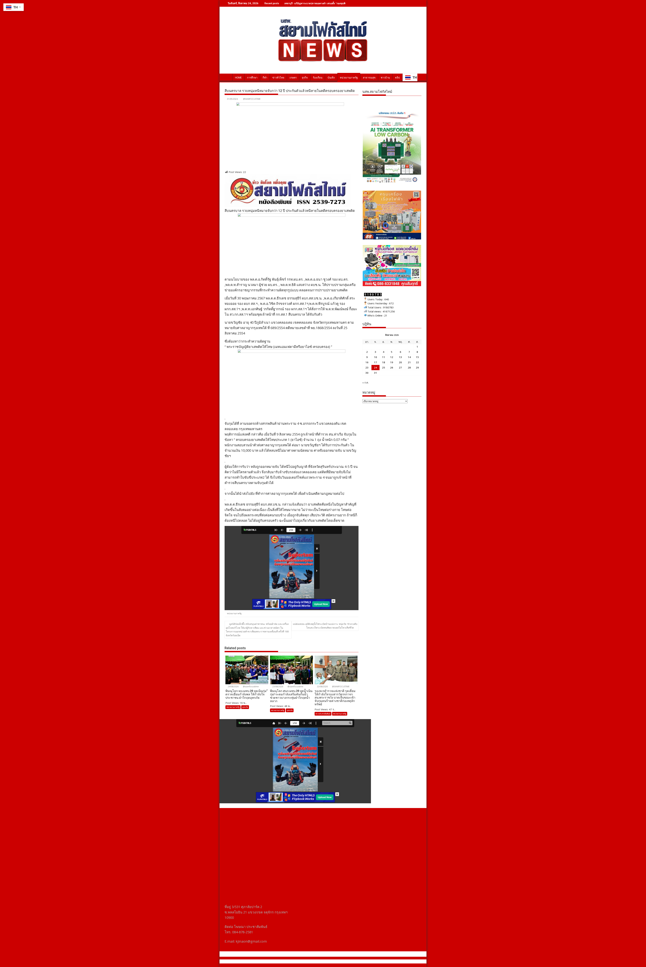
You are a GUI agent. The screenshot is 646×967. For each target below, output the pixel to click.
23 (366, 367)
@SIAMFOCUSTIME (251, 99)
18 (383, 362)
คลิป (397, 77)
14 (409, 357)
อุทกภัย (245, 707)
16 (366, 362)
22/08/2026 (322, 686)
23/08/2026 (277, 686)
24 (375, 367)
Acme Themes (356, 961)
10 (375, 357)
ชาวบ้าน (385, 77)
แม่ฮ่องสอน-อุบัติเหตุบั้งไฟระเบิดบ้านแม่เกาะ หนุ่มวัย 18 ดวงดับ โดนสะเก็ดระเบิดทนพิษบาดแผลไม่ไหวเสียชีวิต (325, 625)
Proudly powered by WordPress (300, 961)
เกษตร (293, 77)
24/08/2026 (233, 686)
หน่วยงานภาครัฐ (349, 77)
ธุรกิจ (305, 77)
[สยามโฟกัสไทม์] (227, 77)
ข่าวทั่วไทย (278, 77)
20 (400, 362)
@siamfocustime (250, 686)
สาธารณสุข (369, 77)
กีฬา (265, 77)
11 (383, 357)
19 (391, 362)
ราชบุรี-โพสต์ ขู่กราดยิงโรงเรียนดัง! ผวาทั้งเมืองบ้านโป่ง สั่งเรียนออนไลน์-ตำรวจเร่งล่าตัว (330, 3)
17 (375, 362)
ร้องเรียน (317, 77)
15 (417, 357)
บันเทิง (331, 77)
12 (391, 357)
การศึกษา (252, 77)
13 (400, 357)
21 (409, 362)
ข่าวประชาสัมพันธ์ (323, 713)
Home (238, 77)
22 (417, 362)
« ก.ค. (365, 382)
